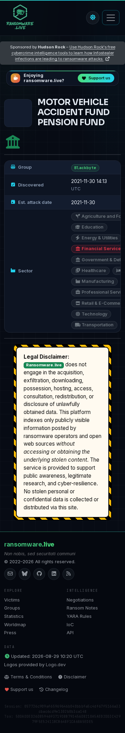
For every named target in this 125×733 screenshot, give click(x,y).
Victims (12, 600)
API (70, 632)
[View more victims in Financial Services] (13, 142)
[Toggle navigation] (110, 17)
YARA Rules (79, 616)
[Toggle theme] (92, 17)
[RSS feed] (68, 574)
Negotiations (80, 600)
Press (10, 632)
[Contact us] (10, 574)
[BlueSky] (25, 574)
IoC (70, 624)
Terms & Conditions (31, 676)
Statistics (14, 616)
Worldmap (15, 624)
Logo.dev (56, 664)
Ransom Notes (82, 608)
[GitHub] (39, 574)
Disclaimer (75, 676)
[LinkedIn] (54, 574)
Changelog (56, 689)
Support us (21, 689)
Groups (12, 608)
